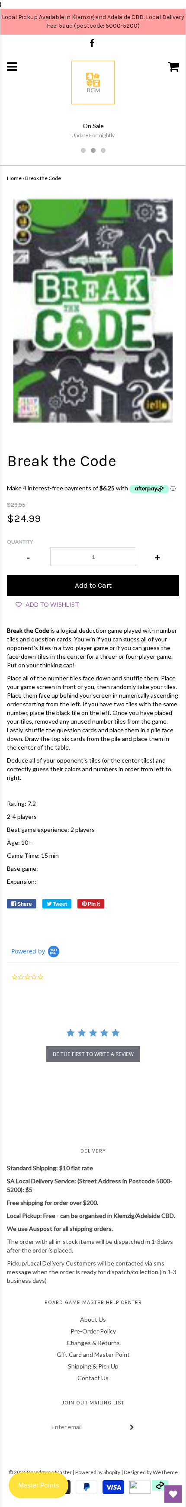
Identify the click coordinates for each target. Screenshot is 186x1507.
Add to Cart (93, 585)
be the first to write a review (93, 1054)
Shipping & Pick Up (93, 1366)
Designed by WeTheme (151, 1472)
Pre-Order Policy (93, 1331)
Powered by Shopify (97, 1472)
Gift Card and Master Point (93, 1354)
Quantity (20, 541)
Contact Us (93, 1377)
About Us (93, 1319)
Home (14, 178)
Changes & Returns (93, 1342)
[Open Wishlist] (173, 1494)
